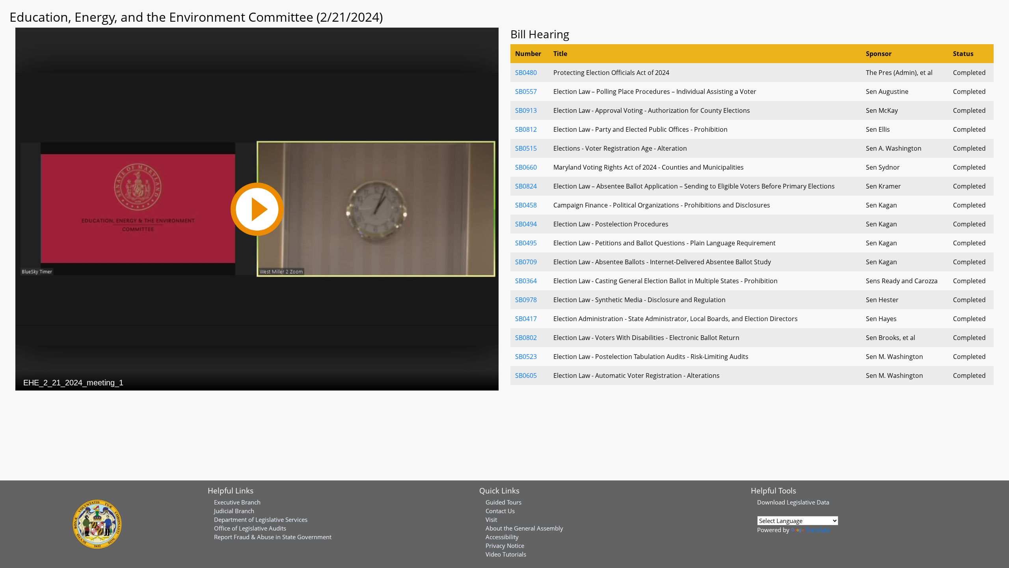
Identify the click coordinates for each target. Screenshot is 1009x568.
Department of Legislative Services (260, 519)
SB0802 (526, 337)
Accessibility (502, 537)
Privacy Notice (505, 545)
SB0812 (526, 129)
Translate (818, 530)
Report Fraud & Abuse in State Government (272, 537)
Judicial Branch (234, 511)
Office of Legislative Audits (250, 528)
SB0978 (526, 299)
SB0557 (526, 91)
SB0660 (526, 167)
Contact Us (500, 511)
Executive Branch (237, 502)
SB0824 (526, 186)
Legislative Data (808, 502)
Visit (491, 519)
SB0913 (526, 110)
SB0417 (526, 318)
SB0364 (526, 281)
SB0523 (526, 356)
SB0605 (526, 375)
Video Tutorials (506, 554)
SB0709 (526, 262)
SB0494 (526, 224)
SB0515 (526, 148)
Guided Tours (503, 502)
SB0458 (526, 205)
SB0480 (526, 72)
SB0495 (526, 243)
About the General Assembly (524, 528)
